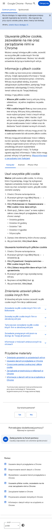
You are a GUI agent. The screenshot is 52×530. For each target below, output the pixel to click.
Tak (19, 415)
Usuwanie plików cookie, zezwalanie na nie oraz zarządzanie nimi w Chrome (26, 484)
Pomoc (7, 458)
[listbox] (12, 525)
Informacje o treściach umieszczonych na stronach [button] (23, 343)
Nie (31, 415)
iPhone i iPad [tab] (33, 165)
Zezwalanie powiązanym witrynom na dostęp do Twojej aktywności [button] (21, 334)
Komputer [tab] (10, 165)
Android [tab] (21, 165)
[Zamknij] (49, 16)
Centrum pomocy (9, 10)
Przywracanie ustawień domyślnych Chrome (25, 497)
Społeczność (24, 10)
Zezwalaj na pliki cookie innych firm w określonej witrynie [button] (21, 317)
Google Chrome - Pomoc (19, 3)
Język (9, 522)
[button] (4, 3)
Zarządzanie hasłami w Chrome (20, 492)
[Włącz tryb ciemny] (23, 525)
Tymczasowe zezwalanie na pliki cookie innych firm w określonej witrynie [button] (22, 326)
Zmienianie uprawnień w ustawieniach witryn (26, 357)
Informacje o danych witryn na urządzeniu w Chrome (25, 503)
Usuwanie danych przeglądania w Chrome (25, 361)
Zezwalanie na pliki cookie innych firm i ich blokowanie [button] (23, 309)
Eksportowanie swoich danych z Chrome (24, 470)
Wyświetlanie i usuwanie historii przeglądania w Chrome (27, 476)
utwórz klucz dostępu (17, 25)
